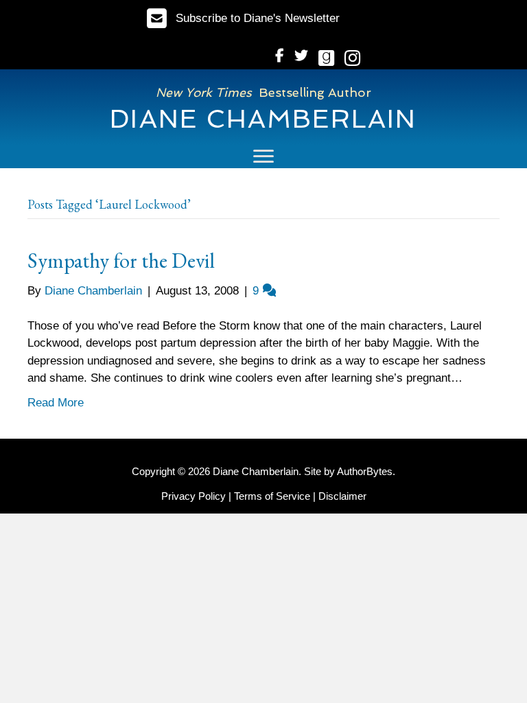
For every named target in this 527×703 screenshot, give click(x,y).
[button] (243, 18)
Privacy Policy (193, 496)
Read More (55, 402)
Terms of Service (272, 496)
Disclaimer (342, 496)
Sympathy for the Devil (121, 260)
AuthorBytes (365, 471)
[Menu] (263, 156)
